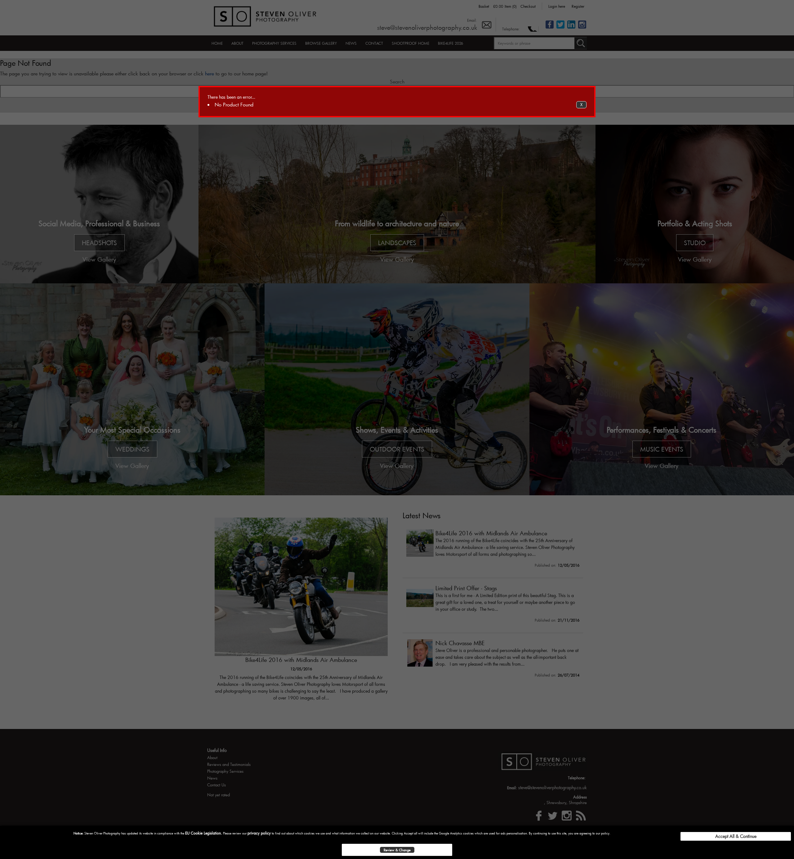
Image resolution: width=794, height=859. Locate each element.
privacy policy (259, 832)
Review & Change (397, 850)
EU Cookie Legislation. (203, 832)
